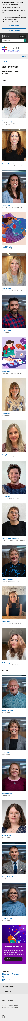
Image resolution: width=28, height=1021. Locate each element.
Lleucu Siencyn (7, 580)
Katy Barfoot (6, 413)
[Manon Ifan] (14, 602)
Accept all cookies (14, 25)
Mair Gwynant (7, 794)
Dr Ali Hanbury (7, 121)
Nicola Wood (6, 835)
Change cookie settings (14, 30)
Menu (24, 56)
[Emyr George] (14, 311)
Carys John (6, 205)
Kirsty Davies (6, 455)
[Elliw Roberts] (14, 269)
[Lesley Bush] (14, 733)
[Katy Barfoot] (14, 394)
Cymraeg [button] (22, 36)
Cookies (4, 1005)
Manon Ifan (6, 621)
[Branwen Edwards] (14, 145)
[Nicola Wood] (14, 816)
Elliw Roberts (6, 288)
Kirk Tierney (6, 496)
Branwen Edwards (8, 164)
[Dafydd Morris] (14, 228)
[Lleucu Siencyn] (14, 561)
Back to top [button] (8, 991)
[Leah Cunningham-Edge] (14, 519)
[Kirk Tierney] (14, 477)
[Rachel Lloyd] (14, 644)
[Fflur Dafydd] (14, 353)
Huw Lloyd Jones (8, 710)
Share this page (9, 986)
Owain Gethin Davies (9, 877)
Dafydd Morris (7, 247)
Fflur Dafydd (6, 372)
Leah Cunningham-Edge (10, 538)
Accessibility (14, 1007)
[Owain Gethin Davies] (14, 858)
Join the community (12, 959)
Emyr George (6, 330)
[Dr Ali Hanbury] (14, 102)
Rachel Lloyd (6, 663)
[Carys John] (14, 186)
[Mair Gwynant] (14, 775)
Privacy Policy (5, 1007)
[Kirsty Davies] (14, 436)
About (5, 61)
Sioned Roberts (7, 918)
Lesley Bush (6, 752)
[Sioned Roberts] (14, 899)
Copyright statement (13, 1005)
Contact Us (10, 1000)
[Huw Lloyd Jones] (14, 691)
